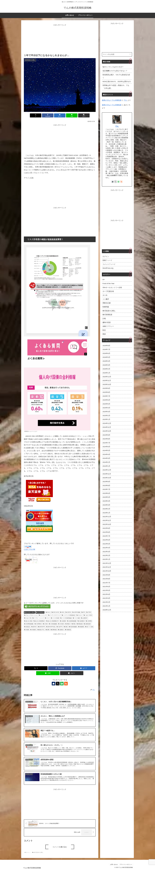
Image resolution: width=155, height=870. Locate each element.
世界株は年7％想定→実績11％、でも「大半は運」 (116, 86)
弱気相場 (80, 624)
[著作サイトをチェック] (53, 683)
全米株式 (62, 624)
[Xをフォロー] (57, 683)
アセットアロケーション (32, 615)
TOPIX (89, 612)
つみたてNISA (88, 615)
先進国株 (64, 621)
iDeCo (48, 612)
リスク (48, 618)
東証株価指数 (73, 626)
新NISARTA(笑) (51, 626)
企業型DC (85, 618)
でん (125, 100)
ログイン (106, 256)
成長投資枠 (88, 624)
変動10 (68, 624)
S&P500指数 (77, 612)
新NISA (35, 626)
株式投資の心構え (30, 612)
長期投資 (69, 629)
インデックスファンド (55, 615)
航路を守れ (41, 629)
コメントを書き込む (59, 847)
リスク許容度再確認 (67, 618)
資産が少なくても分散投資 (111, 100)
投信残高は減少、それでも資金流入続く (116, 76)
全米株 (46, 624)
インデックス (43, 615)
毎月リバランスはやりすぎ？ (113, 67)
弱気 (74, 624)
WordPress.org (108, 268)
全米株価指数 (53, 624)
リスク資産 (77, 618)
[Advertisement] (60, 39)
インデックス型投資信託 (69, 615)
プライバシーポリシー (126, 864)
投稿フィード (107, 260)
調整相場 (54, 629)
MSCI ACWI (56, 612)
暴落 (66, 626)
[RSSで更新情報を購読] (66, 683)
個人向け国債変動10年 (53, 621)
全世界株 (89, 621)
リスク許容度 (56, 618)
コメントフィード (109, 264)
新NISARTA (42, 626)
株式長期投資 (40, 612)
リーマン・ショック (39, 618)
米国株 (27, 629)
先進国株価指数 (72, 621)
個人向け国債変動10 (40, 621)
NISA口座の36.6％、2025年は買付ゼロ (117, 81)
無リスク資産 (90, 626)
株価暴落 (82, 626)
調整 (48, 629)
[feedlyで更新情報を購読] (62, 683)
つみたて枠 (28, 618)
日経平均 (60, 626)
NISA (63, 612)
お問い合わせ (114, 864)
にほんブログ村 (29, 549)
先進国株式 (81, 621)
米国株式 (34, 629)
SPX (84, 612)
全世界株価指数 (29, 624)
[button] (84, 115)
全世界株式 (39, 624)
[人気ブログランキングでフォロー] (37, 606)
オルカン (80, 615)
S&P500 (69, 612)
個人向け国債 (29, 621)
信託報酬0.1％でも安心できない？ (115, 71)
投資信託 (28, 626)
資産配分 (61, 629)
